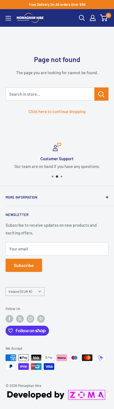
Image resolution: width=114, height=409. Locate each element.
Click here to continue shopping (57, 111)
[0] (103, 18)
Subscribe (24, 265)
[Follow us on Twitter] (20, 319)
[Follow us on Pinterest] (41, 319)
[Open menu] (8, 18)
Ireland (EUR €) (20, 291)
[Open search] (82, 18)
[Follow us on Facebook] (9, 319)
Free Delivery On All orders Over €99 (57, 4)
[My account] (92, 18)
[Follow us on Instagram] (30, 319)
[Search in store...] (101, 94)
